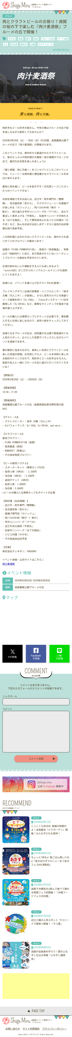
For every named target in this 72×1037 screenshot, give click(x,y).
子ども (12, 39)
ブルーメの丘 (48, 39)
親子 (28, 39)
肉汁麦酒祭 (8, 564)
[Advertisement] (36, 986)
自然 (36, 39)
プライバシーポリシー (54, 1029)
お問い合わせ (12, 1029)
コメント (7, 709)
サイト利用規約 (31, 1029)
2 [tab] (36, 122)
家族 (21, 39)
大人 (5, 44)
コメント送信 (36, 758)
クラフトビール (45, 44)
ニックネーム (9, 696)
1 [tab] (31, 122)
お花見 (14, 44)
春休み (24, 44)
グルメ (8, 16)
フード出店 (63, 39)
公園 (33, 44)
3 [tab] (41, 122)
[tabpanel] (36, 87)
